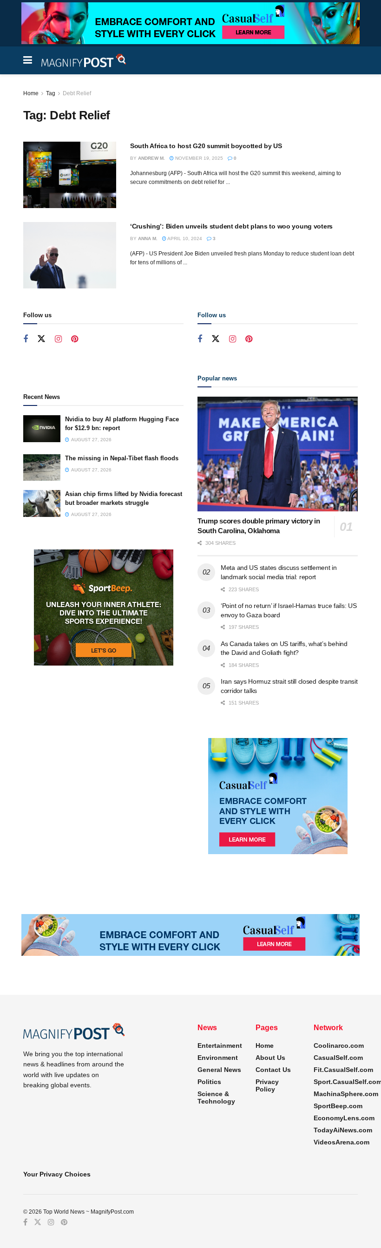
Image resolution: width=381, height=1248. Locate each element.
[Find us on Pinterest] (74, 339)
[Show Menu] (27, 60)
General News (219, 1069)
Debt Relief (77, 93)
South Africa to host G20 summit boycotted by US (206, 146)
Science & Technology (216, 1097)
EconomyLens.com (344, 1118)
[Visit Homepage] (84, 60)
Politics (209, 1081)
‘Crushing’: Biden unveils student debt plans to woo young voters (231, 226)
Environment (217, 1057)
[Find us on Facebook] (25, 339)
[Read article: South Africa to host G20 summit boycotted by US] (69, 175)
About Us (270, 1057)
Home (31, 93)
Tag (50, 93)
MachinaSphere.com (346, 1094)
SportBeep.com (338, 1106)
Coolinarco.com (339, 1045)
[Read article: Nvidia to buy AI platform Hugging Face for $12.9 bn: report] (41, 428)
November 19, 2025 (198, 158)
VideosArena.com (341, 1142)
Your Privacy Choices (57, 1174)
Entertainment (219, 1045)
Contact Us (273, 1069)
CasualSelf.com (338, 1057)
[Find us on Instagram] (58, 339)
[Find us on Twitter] (41, 339)
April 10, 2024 (184, 238)
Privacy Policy (267, 1085)
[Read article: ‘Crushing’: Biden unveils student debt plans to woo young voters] (69, 255)
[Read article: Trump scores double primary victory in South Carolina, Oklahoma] (277, 454)
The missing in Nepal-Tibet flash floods (121, 458)
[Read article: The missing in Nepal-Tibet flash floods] (41, 467)
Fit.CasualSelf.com (343, 1069)
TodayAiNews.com (343, 1130)
